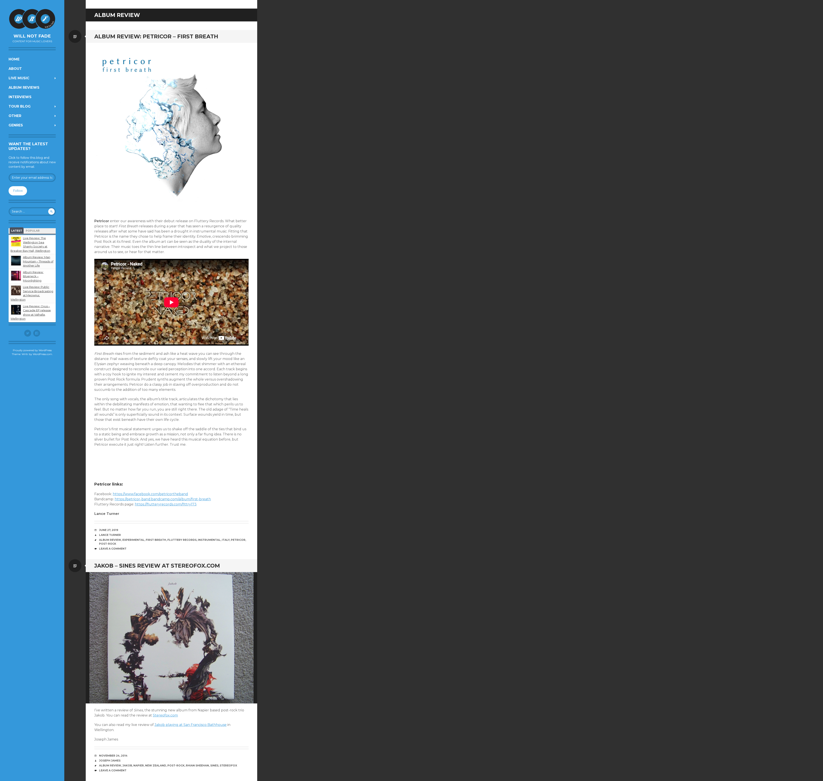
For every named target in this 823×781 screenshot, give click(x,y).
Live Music (19, 78)
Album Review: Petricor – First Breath (156, 36)
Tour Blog (20, 106)
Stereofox (228, 765)
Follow (18, 191)
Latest (16, 230)
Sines (214, 765)
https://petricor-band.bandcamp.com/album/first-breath (163, 499)
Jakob (127, 765)
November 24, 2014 (113, 755)
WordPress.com (42, 354)
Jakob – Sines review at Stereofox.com (157, 565)
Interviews (20, 97)
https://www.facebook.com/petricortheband (150, 494)
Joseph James (109, 760)
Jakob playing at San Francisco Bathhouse (191, 725)
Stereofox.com (165, 715)
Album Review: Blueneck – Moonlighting (33, 276)
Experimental (133, 539)
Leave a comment (112, 548)
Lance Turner (110, 535)
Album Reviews (24, 87)
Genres (16, 125)
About (15, 69)
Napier (138, 765)
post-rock (176, 765)
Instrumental (209, 539)
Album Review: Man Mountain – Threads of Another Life (38, 261)
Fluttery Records (182, 539)
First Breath (156, 539)
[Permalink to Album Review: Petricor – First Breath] (171, 128)
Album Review (110, 539)
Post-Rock (107, 543)
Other (15, 116)
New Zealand (155, 765)
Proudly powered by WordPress (32, 350)
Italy (226, 539)
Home (14, 59)
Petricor (238, 539)
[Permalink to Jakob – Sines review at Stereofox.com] (171, 637)
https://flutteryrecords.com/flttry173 (166, 504)
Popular (33, 230)
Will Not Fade (32, 36)
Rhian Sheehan (197, 765)
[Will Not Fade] (32, 19)
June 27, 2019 (108, 530)
